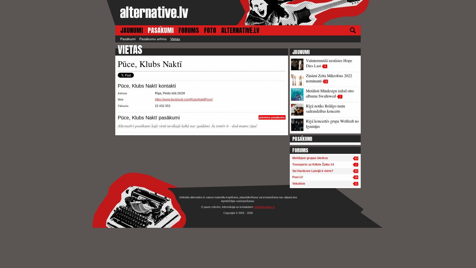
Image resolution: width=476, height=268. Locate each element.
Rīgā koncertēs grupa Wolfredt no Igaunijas (332, 123)
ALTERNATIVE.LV (240, 30)
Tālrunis (123, 105)
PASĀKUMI (161, 30)
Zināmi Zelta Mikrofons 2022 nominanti (329, 78)
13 (325, 81)
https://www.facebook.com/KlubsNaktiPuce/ (184, 99)
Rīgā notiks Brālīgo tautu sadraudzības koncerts (325, 108)
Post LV (297, 177)
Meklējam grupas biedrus (310, 158)
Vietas (175, 39)
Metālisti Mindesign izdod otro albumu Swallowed (330, 93)
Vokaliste (298, 183)
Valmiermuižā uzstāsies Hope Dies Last (329, 63)
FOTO (210, 30)
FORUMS (188, 30)
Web (120, 99)
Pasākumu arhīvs (153, 39)
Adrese (122, 93)
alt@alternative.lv (264, 206)
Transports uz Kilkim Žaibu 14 (313, 164)
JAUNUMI (131, 30)
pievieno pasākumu (272, 117)
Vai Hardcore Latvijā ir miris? (312, 171)
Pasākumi (128, 39)
